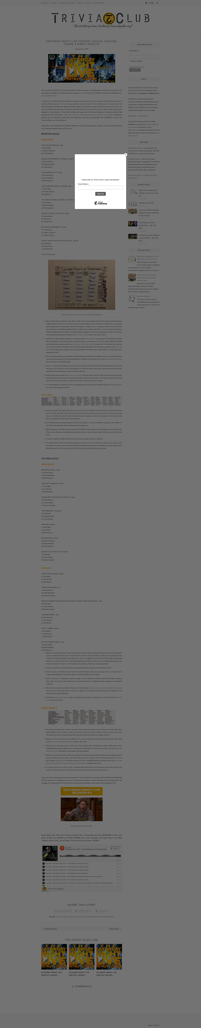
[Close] (125, 154)
